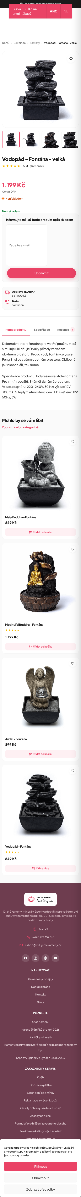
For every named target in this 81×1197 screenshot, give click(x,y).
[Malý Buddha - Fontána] (40, 474)
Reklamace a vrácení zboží (40, 1100)
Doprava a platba (41, 1085)
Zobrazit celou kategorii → (20, 427)
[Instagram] (35, 958)
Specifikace (42, 329)
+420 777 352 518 (43, 937)
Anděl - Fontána (16, 739)
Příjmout (40, 1166)
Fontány (35, 42)
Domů (5, 42)
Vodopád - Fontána (18, 846)
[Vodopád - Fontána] (40, 803)
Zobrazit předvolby (40, 1189)
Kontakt (40, 994)
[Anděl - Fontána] (40, 695)
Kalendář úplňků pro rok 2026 (40, 1029)
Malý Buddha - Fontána (20, 517)
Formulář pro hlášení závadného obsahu (40, 1123)
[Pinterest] (45, 958)
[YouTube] (55, 958)
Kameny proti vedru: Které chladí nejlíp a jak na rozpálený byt (40, 1047)
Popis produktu (15, 329)
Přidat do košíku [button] (42, 532)
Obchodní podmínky (40, 1092)
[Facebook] (25, 958)
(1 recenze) (37, 166)
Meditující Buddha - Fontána (24, 624)
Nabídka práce (40, 986)
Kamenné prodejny (40, 979)
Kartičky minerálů (40, 1037)
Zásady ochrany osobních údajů (40, 1108)
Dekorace (20, 42)
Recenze (65, 329)
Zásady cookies (40, 1115)
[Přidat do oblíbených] (71, 59)
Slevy (40, 1002)
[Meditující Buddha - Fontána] (40, 581)
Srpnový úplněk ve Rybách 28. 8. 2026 (40, 1057)
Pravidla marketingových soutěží (40, 1131)
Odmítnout (40, 1178)
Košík (40, 1077)
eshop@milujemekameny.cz (43, 3)
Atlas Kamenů (40, 1022)
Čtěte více (42, 868)
